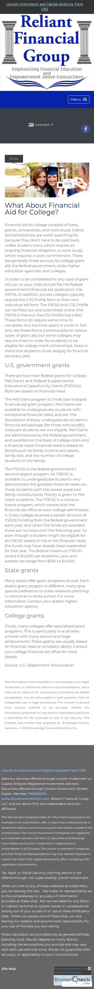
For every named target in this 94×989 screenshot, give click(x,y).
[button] (78, 99)
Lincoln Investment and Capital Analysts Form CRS (43, 770)
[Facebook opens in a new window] (85, 132)
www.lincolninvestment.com (25, 799)
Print (13, 159)
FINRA (33, 794)
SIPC (43, 794)
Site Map (8, 969)
